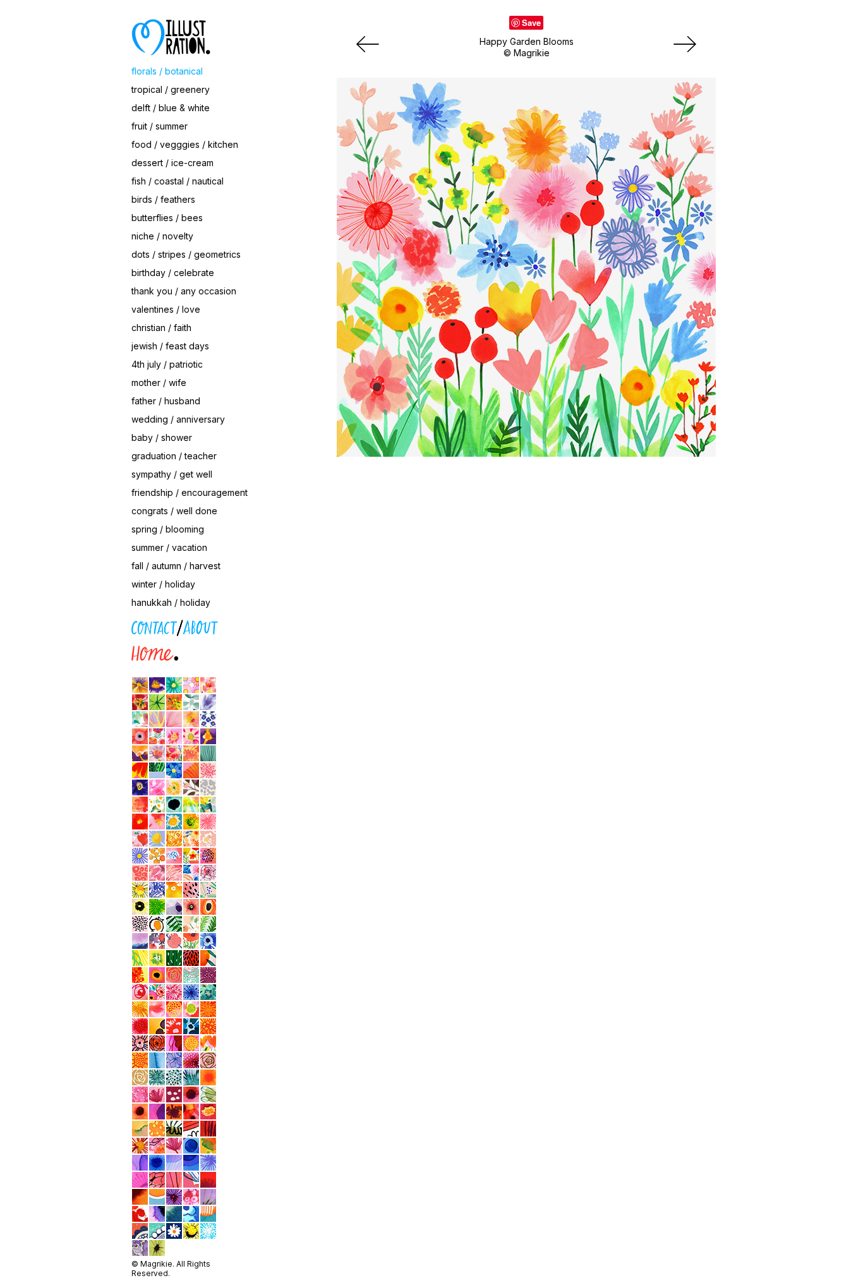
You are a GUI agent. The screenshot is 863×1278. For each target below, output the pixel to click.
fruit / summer (159, 126)
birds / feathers (163, 199)
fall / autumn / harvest (175, 565)
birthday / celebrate (172, 272)
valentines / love (165, 309)
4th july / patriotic (167, 364)
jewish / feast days (170, 346)
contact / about (74, 625)
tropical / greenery (170, 89)
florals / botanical (167, 71)
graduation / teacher (174, 455)
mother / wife (158, 382)
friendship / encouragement (189, 492)
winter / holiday (163, 584)
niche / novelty (162, 236)
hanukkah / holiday (170, 602)
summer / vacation (169, 547)
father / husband (165, 400)
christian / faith (161, 327)
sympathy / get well (171, 474)
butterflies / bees (167, 217)
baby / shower (161, 437)
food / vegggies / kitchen (184, 144)
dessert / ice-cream (172, 162)
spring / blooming (167, 529)
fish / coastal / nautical (177, 181)
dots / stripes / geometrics (186, 254)
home (54, 651)
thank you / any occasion (183, 291)
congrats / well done (174, 510)
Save (531, 22)
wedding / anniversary (178, 419)
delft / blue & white (170, 107)
